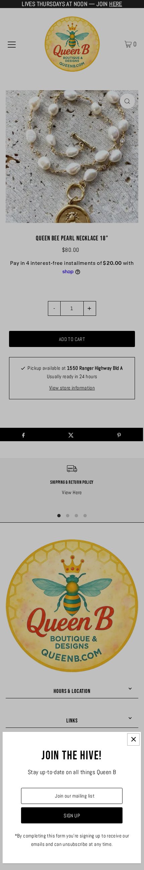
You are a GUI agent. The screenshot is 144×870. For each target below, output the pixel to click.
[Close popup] (133, 739)
